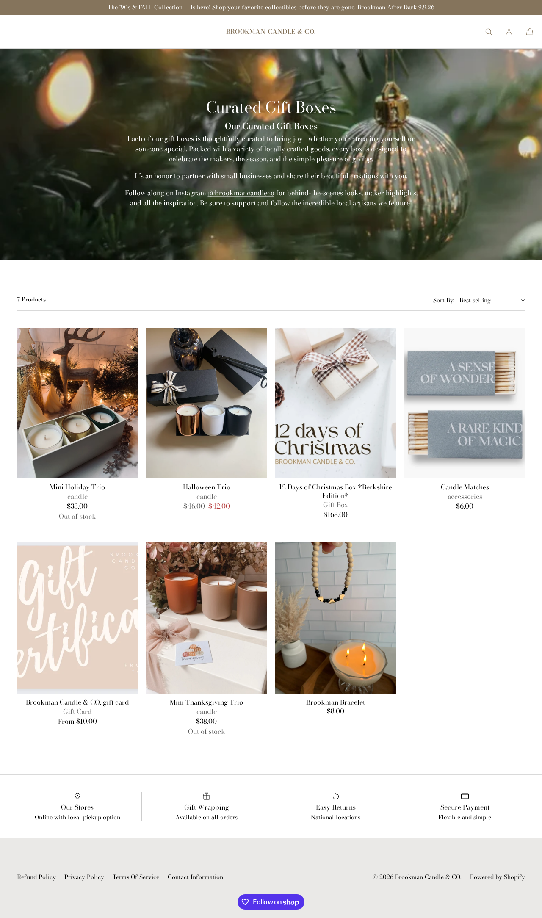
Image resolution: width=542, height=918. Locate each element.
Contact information (195, 877)
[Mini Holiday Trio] (77, 403)
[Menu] (18, 31)
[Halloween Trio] (206, 403)
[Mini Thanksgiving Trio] (206, 617)
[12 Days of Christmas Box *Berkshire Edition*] (335, 403)
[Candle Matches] (464, 403)
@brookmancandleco (241, 193)
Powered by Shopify (497, 877)
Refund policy (36, 877)
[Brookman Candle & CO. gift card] (77, 617)
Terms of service (136, 877)
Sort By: (443, 300)
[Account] (509, 31)
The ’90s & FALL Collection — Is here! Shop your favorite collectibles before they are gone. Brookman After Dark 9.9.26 (271, 7)
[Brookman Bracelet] (335, 617)
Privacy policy (84, 877)
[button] (488, 31)
